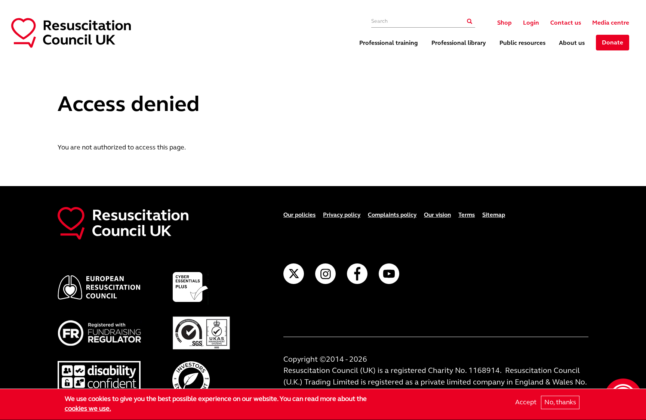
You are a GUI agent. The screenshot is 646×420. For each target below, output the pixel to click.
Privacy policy (341, 214)
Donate (612, 42)
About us (572, 42)
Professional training (388, 42)
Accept (525, 402)
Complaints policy (392, 214)
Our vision (437, 214)
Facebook (357, 273)
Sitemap (493, 214)
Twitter (293, 273)
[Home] (71, 33)
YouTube (389, 273)
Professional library (458, 42)
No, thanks (560, 402)
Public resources (522, 42)
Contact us (565, 22)
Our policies (299, 214)
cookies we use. (88, 408)
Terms (466, 214)
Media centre (610, 22)
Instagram (325, 273)
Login (531, 22)
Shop (504, 22)
